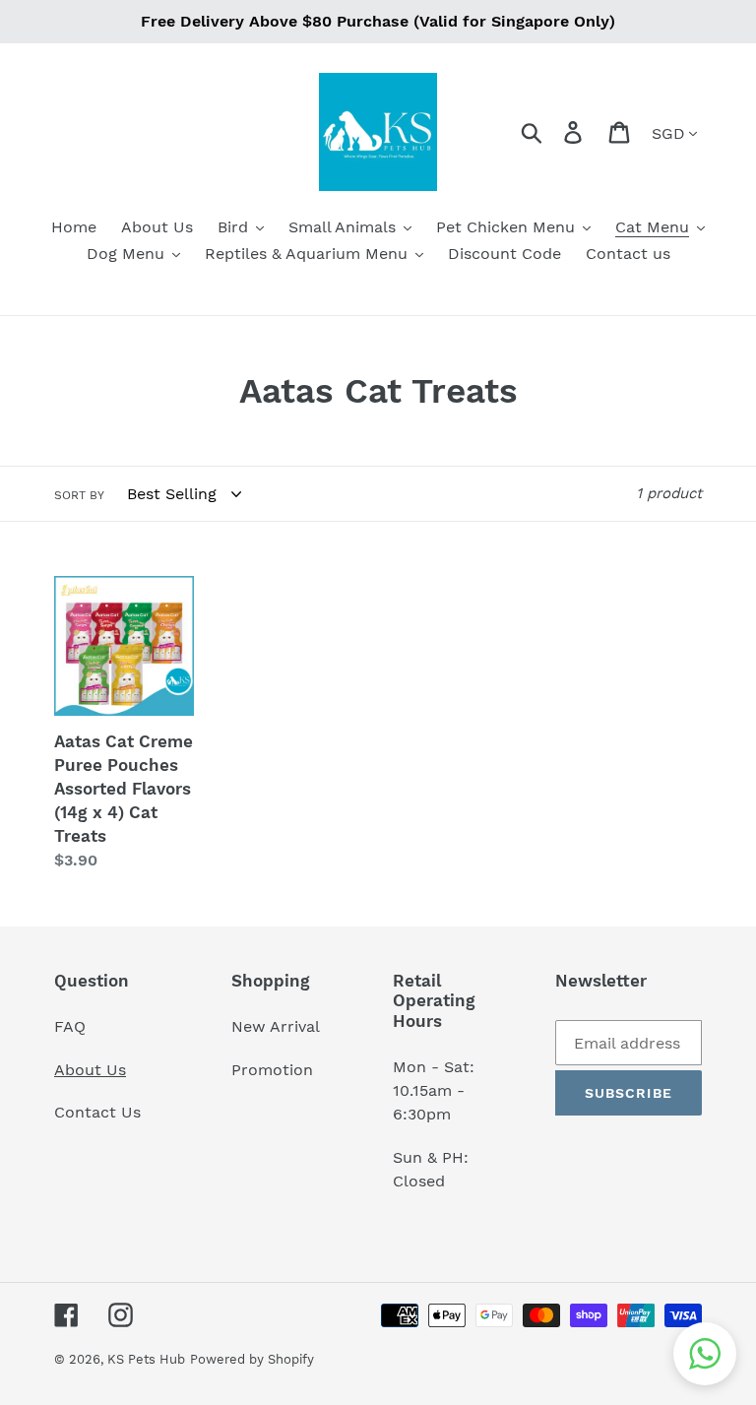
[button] (704, 1353)
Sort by (79, 495)
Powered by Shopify (252, 1359)
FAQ (70, 1026)
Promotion (274, 1069)
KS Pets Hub (146, 1359)
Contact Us (97, 1112)
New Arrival (278, 1026)
